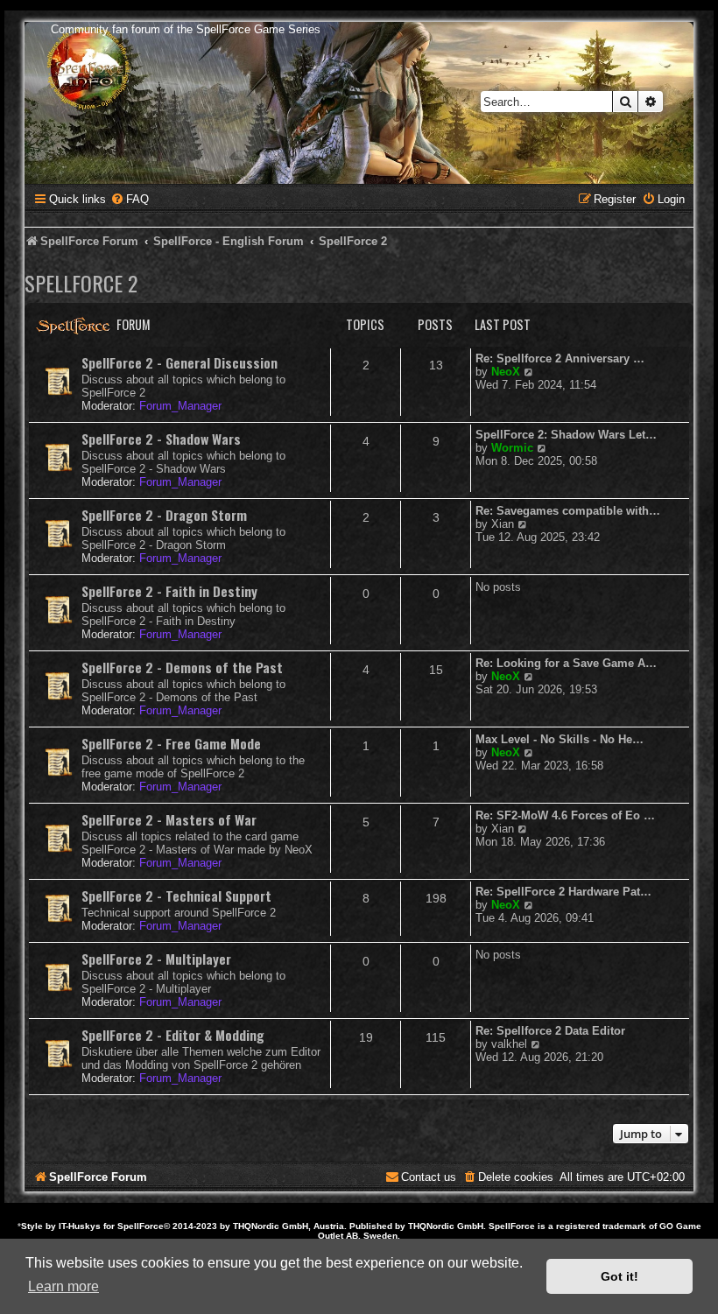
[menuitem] (129, 199)
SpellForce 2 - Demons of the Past (182, 667)
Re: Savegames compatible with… (567, 510)
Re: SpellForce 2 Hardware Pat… (563, 891)
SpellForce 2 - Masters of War (169, 819)
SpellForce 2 (81, 283)
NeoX (505, 371)
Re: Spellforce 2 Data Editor (550, 1030)
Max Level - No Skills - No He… (559, 739)
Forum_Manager (180, 405)
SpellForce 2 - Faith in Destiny (169, 590)
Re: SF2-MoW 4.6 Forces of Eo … (565, 815)
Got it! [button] (619, 1276)
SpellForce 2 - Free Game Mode (171, 743)
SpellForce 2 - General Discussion (179, 362)
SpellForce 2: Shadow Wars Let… (566, 434)
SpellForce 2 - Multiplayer (156, 958)
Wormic (512, 447)
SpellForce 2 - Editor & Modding (172, 1034)
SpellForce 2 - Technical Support (176, 895)
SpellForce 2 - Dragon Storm (164, 514)
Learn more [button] (63, 1286)
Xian (502, 524)
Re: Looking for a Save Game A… (566, 663)
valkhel (509, 1043)
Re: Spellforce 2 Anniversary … (559, 358)
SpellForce (140, 1226)
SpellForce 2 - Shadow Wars (161, 438)
